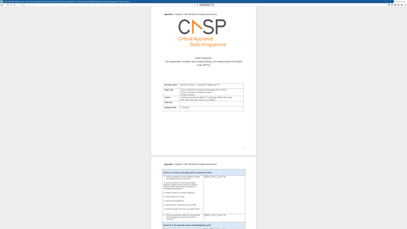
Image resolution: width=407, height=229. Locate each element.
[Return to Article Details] (1, 1)
